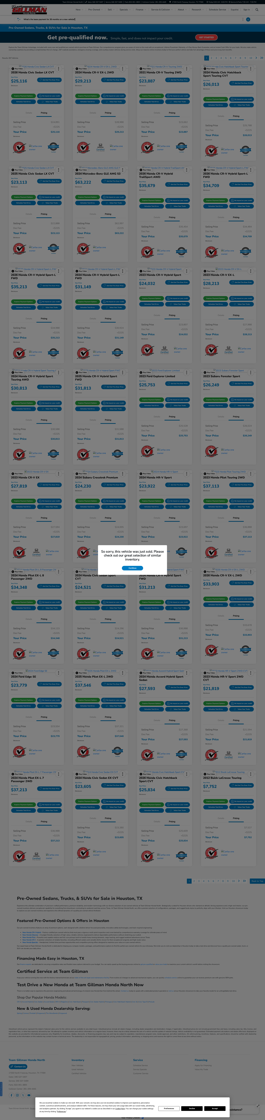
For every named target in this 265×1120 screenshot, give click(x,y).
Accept (215, 1109)
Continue (132, 568)
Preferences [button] (61, 1112)
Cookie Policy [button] (120, 1109)
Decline (192, 1109)
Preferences (169, 1109)
